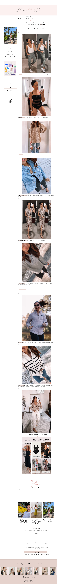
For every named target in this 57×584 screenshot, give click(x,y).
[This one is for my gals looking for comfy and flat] (53, 571)
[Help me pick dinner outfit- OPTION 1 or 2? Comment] (28, 571)
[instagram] (6, 56)
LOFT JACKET (21, 154)
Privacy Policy (39, 548)
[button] (5, 68)
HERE (41, 24)
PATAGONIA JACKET (22, 289)
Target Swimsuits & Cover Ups (48, 495)
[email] (10, 56)
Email (46, 543)
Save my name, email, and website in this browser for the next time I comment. (37, 547)
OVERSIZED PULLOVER (22, 240)
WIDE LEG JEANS (22, 385)
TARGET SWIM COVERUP (23, 195)
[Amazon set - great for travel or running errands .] (4, 571)
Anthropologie (10, 99)
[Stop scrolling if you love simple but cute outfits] (37, 571)
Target (10, 100)
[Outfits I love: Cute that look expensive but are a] (20, 571)
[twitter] (14, 56)
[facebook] (12, 56)
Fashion (28, 20)
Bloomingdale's (10, 101)
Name (27, 543)
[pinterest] (8, 56)
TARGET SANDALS (22, 283)
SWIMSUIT (20, 74)
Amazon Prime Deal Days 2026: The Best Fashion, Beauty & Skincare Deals (36, 521)
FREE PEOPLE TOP (22, 117)
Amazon (10, 102)
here (49, 385)
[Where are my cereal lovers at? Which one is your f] (45, 571)
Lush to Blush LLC (30, 581)
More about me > (10, 51)
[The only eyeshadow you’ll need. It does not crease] (12, 571)
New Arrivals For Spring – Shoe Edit (25, 495)
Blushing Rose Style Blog (28, 580)
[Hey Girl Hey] (10, 35)
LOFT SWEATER (21, 342)
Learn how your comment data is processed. (42, 554)
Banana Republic (10, 98)
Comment (36, 533)
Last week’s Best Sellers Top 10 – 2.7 (28, 18)
